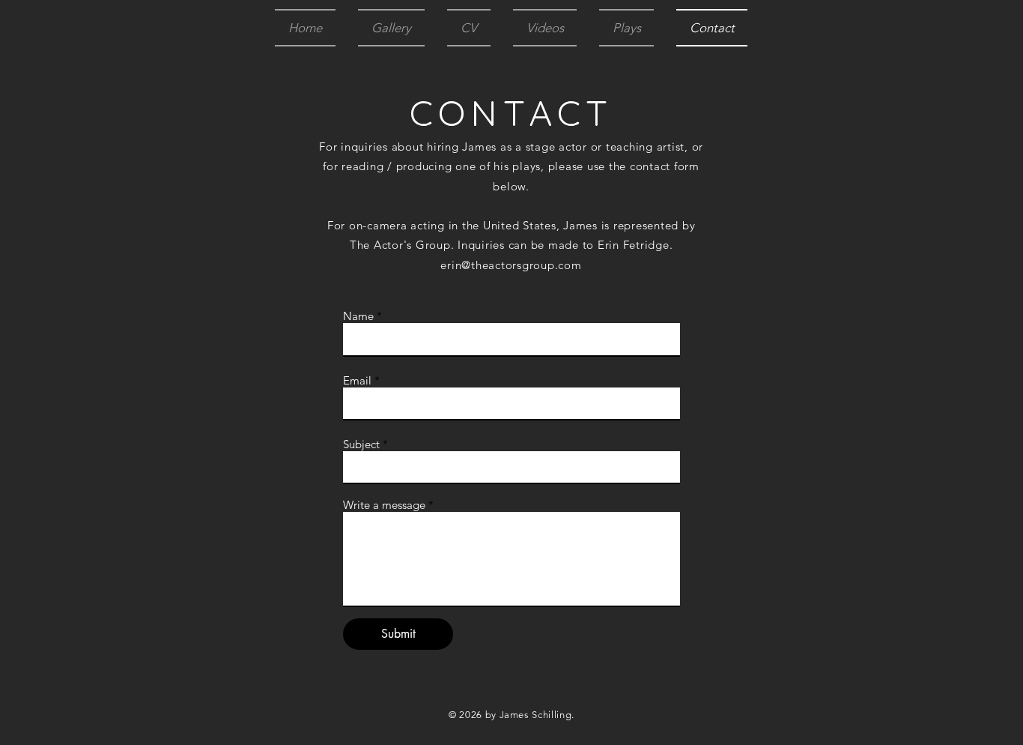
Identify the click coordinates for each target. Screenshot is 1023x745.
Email (357, 380)
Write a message (384, 504)
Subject (361, 444)
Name (358, 316)
